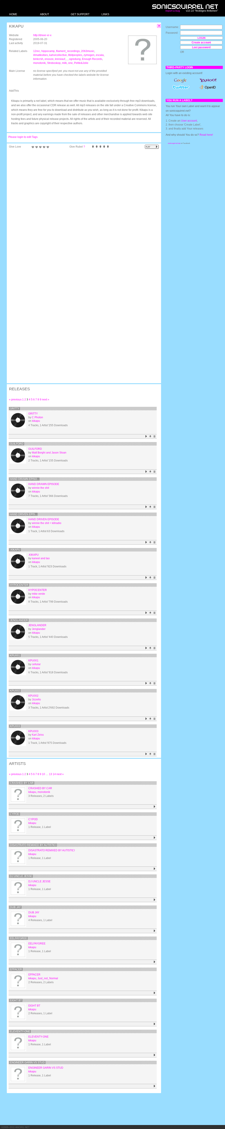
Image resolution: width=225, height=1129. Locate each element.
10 (43, 774)
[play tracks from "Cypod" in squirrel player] (154, 838)
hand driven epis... (23, 514)
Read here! (206, 134)
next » (45, 399)
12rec (36, 51)
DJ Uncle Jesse (21, 876)
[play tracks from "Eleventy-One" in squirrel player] (154, 1055)
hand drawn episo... (24, 479)
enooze (49, 59)
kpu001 (15, 655)
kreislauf (60, 59)
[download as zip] (150, 436)
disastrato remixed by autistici (33, 845)
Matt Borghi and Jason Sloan (49, 452)
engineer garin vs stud (27, 1062)
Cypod (14, 814)
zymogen (88, 55)
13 (50, 774)
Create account (201, 42)
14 (54, 774)
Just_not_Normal (48, 978)
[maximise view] (159, 26)
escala (100, 55)
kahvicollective (58, 55)
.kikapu (15, 549)
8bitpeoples (75, 55)
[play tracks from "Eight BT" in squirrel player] (154, 1024)
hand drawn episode (43, 484)
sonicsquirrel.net (174, 143)
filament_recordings (68, 51)
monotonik (39, 63)
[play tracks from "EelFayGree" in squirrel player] (154, 962)
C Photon (37, 417)
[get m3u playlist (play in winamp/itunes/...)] (154, 436)
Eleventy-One (20, 1031)
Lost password (201, 47)
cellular (36, 664)
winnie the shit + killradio (46, 523)
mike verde (38, 593)
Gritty (14, 408)
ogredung (75, 59)
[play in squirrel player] (18, 420)
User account (189, 120)
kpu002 (15, 690)
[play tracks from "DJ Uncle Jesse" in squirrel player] (154, 900)
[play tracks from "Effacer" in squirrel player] (154, 993)
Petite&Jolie (81, 63)
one (70, 63)
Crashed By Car (22, 783)
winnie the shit (40, 487)
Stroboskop (54, 63)
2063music (87, 51)
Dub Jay (15, 907)
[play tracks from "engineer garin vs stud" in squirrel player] (154, 1086)
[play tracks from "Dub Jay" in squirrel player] (154, 931)
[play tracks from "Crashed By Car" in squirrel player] (154, 807)
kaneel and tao (41, 558)
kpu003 (15, 726)
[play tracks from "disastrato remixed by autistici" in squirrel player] (154, 869)
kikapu (36, 420)
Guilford (17, 443)
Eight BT (16, 1000)
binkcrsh (38, 59)
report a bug (172, 10)
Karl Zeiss (38, 734)
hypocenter (19, 585)
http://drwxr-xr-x (42, 35)
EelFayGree (18, 938)
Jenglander (19, 620)
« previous (15, 399)
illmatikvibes (40, 55)
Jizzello (36, 699)
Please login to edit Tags (23, 137)
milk (64, 63)
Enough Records (92, 59)
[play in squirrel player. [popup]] (152, 147)
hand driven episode (43, 519)
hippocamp (48, 51)
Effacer (16, 969)
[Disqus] (81, 208)
